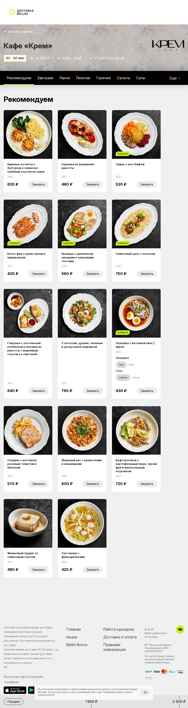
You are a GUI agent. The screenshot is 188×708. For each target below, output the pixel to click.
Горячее (103, 78)
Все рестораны (20, 31)
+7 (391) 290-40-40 (109, 58)
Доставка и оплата (120, 637)
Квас (121, 365)
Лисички (83, 78)
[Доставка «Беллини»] (21, 12)
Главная (73, 629)
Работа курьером (118, 629)
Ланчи (64, 78)
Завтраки (45, 78)
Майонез (136, 377)
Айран (131, 365)
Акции (71, 637)
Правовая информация (114, 647)
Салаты (123, 78)
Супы (140, 78)
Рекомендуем (19, 78)
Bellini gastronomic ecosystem (156, 635)
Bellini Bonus (76, 645)
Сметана (123, 377)
